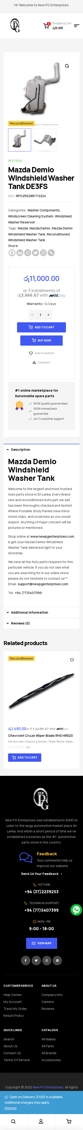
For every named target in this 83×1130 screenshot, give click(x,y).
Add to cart (44, 327)
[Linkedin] (19, 252)
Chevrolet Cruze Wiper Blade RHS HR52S (40, 735)
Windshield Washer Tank (26, 240)
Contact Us (12, 1053)
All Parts (48, 1046)
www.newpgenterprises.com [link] (52, 536)
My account (12, 1001)
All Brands (49, 1053)
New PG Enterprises (48, 1087)
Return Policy (13, 1015)
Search (8, 1039)
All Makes (49, 1039)
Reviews (48, 1008)
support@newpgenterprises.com (43, 584)
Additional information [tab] (29, 612)
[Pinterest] (57, 960)
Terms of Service (16, 1060)
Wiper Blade (56, 741)
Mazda (23, 228)
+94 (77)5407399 (28, 593)
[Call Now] (76, 910)
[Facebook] (12, 252)
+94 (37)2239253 (42, 891)
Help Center (12, 995)
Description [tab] (20, 449)
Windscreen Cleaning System (30, 216)
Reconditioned (58, 234)
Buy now (44, 340)
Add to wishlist (44, 353)
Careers (48, 1001)
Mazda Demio (40, 228)
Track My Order (15, 1008)
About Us (10, 1046)
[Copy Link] (51, 252)
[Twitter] (35, 252)
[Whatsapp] (27, 252)
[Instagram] (43, 252)
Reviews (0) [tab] (20, 623)
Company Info (52, 995)
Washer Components (43, 210)
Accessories (51, 1060)
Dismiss (11, 1108)
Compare (44, 362)
